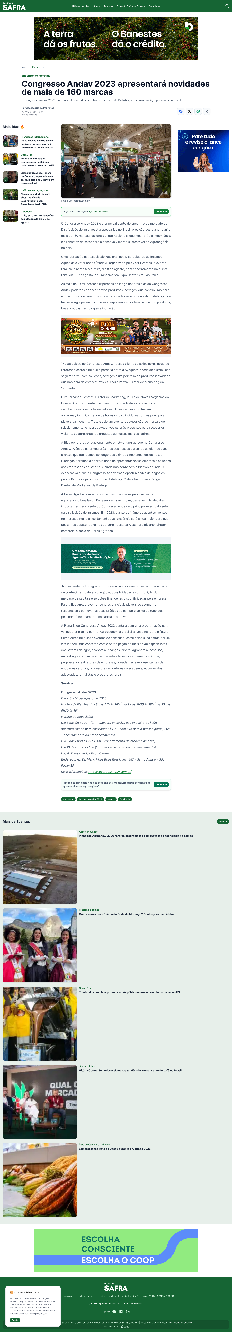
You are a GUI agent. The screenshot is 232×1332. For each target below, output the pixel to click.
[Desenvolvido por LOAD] (125, 1326)
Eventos (36, 67)
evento (111, 799)
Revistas (108, 6)
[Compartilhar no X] (189, 111)
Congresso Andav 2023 (90, 799)
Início (24, 67)
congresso (68, 799)
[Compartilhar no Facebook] (180, 111)
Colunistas (154, 6)
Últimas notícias (80, 6)
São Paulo (125, 799)
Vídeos (96, 6)
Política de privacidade (36, 1313)
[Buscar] (227, 6)
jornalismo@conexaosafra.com (104, 1303)
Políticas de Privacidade (180, 1322)
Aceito (15, 1320)
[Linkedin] (121, 1312)
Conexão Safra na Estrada (130, 6)
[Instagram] (128, 1312)
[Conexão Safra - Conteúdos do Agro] (14, 6)
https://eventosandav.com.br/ (109, 771)
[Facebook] (114, 1312)
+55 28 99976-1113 (133, 1303)
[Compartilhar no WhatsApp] (198, 111)
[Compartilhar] (206, 111)
